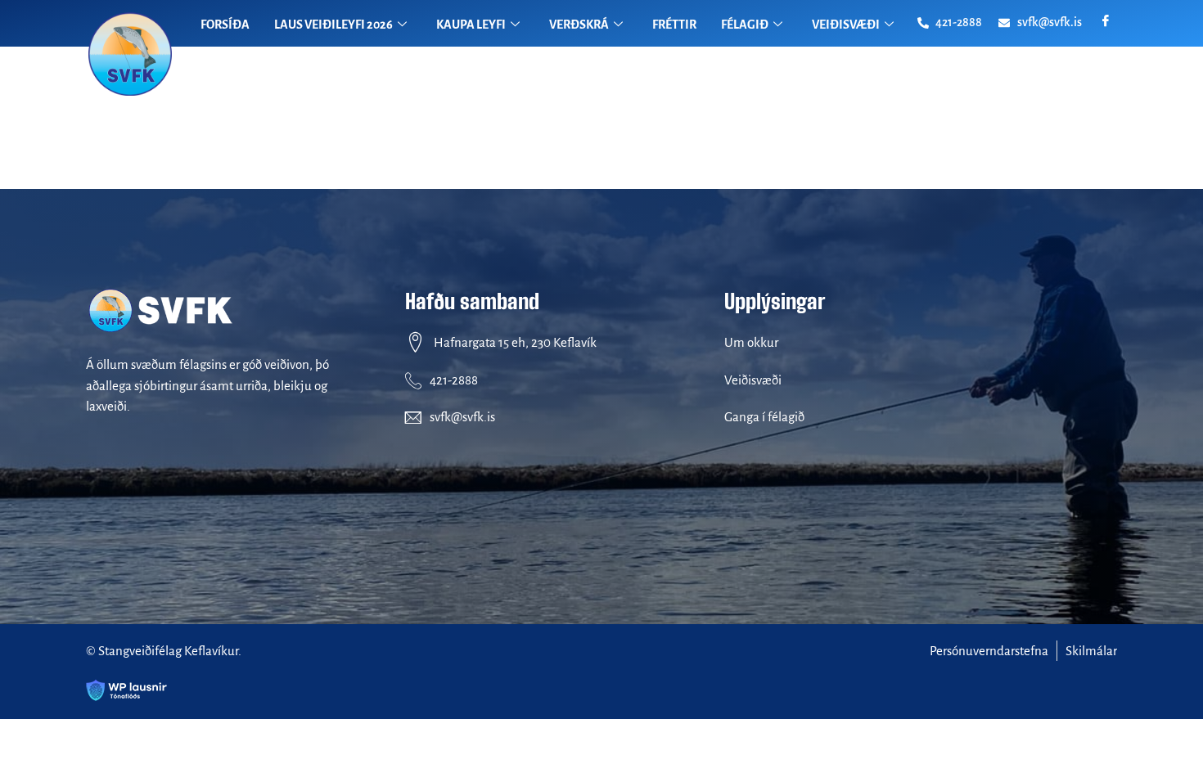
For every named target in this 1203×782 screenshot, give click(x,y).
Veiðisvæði (753, 380)
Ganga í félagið (764, 417)
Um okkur (751, 342)
